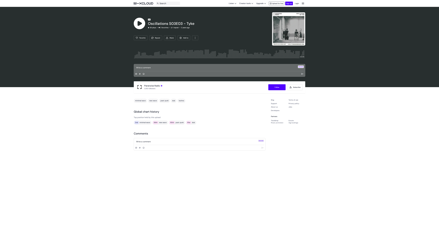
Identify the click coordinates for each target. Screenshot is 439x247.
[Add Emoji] (144, 73)
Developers (275, 110)
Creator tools (245, 3)
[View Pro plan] (161, 85)
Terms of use (293, 100)
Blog (272, 100)
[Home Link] (143, 3)
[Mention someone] (136, 74)
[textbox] (215, 68)
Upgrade (260, 3)
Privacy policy (294, 103)
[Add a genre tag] (140, 74)
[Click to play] (139, 23)
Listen (231, 3)
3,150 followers (149, 88)
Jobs (290, 107)
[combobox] (195, 38)
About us (274, 107)
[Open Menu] (303, 3)
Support (274, 103)
